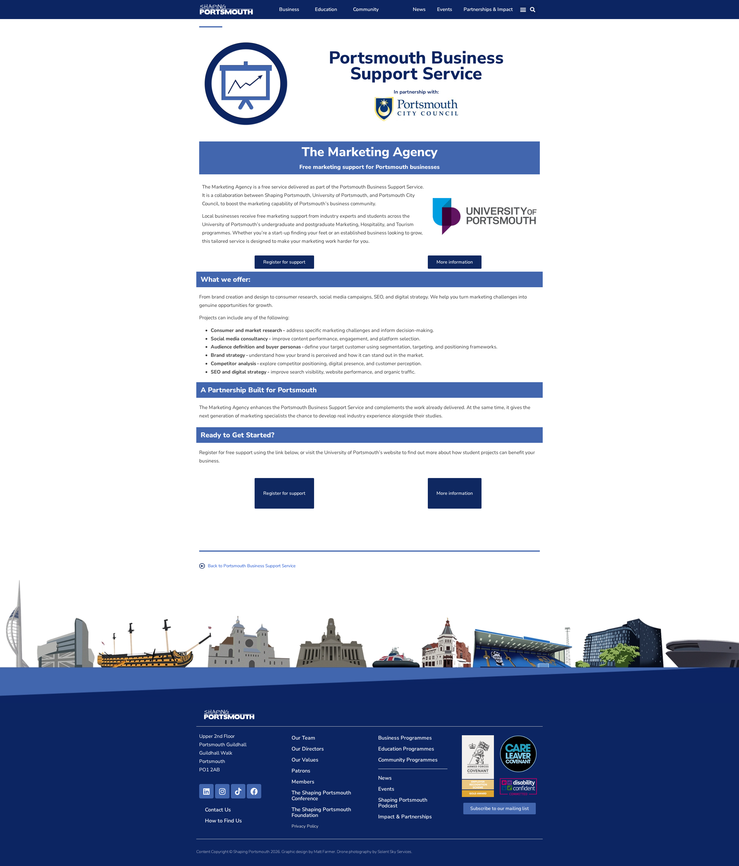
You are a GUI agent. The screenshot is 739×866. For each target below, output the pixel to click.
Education (326, 9)
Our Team (303, 737)
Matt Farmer (324, 851)
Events (444, 9)
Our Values (305, 759)
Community (366, 9)
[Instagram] (222, 791)
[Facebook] (254, 791)
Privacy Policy (305, 826)
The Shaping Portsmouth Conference (321, 795)
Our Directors (308, 748)
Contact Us (218, 809)
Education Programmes (406, 748)
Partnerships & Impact (488, 9)
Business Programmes (405, 737)
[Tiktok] (238, 791)
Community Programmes (408, 759)
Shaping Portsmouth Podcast (402, 802)
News (419, 9)
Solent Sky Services (394, 851)
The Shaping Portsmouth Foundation (321, 812)
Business (289, 9)
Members (303, 781)
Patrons (301, 770)
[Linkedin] (206, 791)
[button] (523, 9)
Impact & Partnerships (405, 816)
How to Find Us (223, 820)
